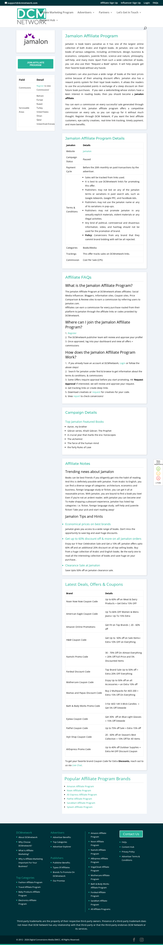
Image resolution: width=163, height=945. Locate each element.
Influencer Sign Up (131, 3)
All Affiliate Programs (100, 909)
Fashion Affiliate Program (30, 882)
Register (40, 85)
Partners (104, 12)
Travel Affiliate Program (29, 887)
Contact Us (131, 834)
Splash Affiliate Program (79, 806)
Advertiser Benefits (62, 837)
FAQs (155, 3)
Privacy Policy (128, 851)
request (96, 392)
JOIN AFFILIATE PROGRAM (35, 63)
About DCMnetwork (27, 837)
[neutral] (158, 473)
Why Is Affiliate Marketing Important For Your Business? (30, 862)
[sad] (158, 478)
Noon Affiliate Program (79, 790)
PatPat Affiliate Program (79, 798)
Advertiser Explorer (62, 846)
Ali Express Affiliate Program (82, 794)
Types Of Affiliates (61, 867)
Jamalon (87, 151)
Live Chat (77, 765)
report (77, 396)
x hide (158, 483)
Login (147, 3)
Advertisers (85, 12)
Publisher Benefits (61, 862)
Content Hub (47, 20)
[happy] (158, 469)
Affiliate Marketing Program (56, 12)
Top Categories (60, 842)
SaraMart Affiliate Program (81, 802)
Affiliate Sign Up (109, 3)
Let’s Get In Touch (127, 12)
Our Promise (59, 880)
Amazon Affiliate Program (80, 786)
